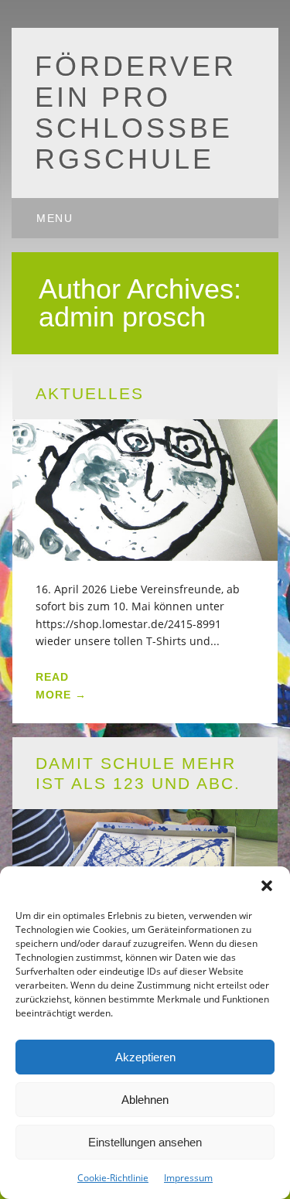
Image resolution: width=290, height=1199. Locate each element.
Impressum (188, 1177)
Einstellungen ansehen (145, 1142)
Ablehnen (145, 1099)
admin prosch (122, 317)
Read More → (61, 685)
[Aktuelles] (145, 551)
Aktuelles (90, 393)
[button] (267, 885)
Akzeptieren (145, 1057)
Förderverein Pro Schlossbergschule (136, 112)
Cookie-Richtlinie (112, 1177)
